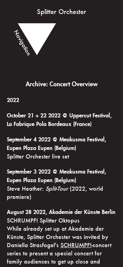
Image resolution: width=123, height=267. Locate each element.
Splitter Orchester (61, 12)
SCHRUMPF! (76, 245)
